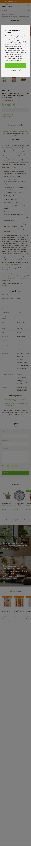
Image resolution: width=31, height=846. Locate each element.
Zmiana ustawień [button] (15, 70)
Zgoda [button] (16, 65)
